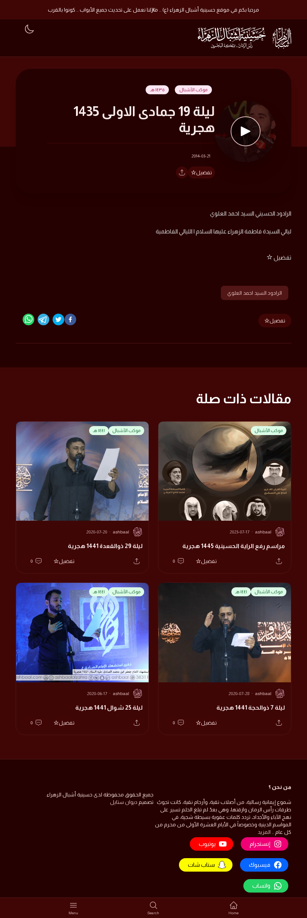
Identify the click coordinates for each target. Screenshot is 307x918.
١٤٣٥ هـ (157, 89)
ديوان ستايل (123, 802)
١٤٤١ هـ (99, 430)
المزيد (264, 832)
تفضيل (204, 172)
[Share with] (182, 172)
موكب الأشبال (193, 89)
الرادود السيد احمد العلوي (254, 293)
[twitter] (58, 319)
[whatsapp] (28, 319)
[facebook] (70, 319)
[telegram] (43, 319)
